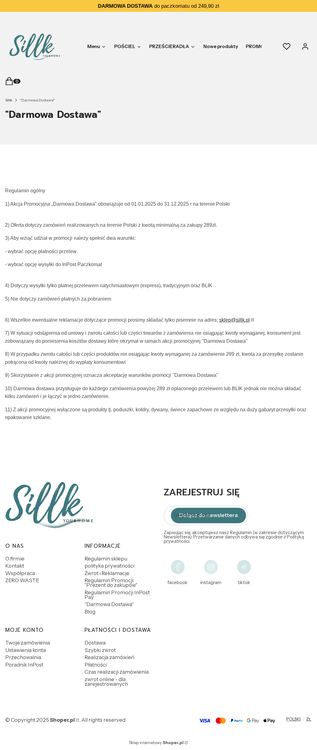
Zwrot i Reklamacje (107, 573)
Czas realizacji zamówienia (117, 672)
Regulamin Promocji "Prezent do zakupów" (111, 582)
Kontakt (14, 566)
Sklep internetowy (156, 742)
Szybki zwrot (100, 650)
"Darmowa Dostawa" (109, 604)
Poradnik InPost (24, 665)
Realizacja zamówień (109, 657)
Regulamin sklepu (106, 559)
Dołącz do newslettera (208, 515)
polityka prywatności (109, 566)
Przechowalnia (23, 657)
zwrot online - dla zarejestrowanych (106, 681)
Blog (90, 612)
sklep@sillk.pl (234, 320)
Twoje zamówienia (27, 643)
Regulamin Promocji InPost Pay (117, 594)
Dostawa (95, 643)
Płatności (96, 665)
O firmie (14, 559)
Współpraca (20, 573)
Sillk (8, 100)
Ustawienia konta (25, 650)
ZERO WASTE (22, 580)
